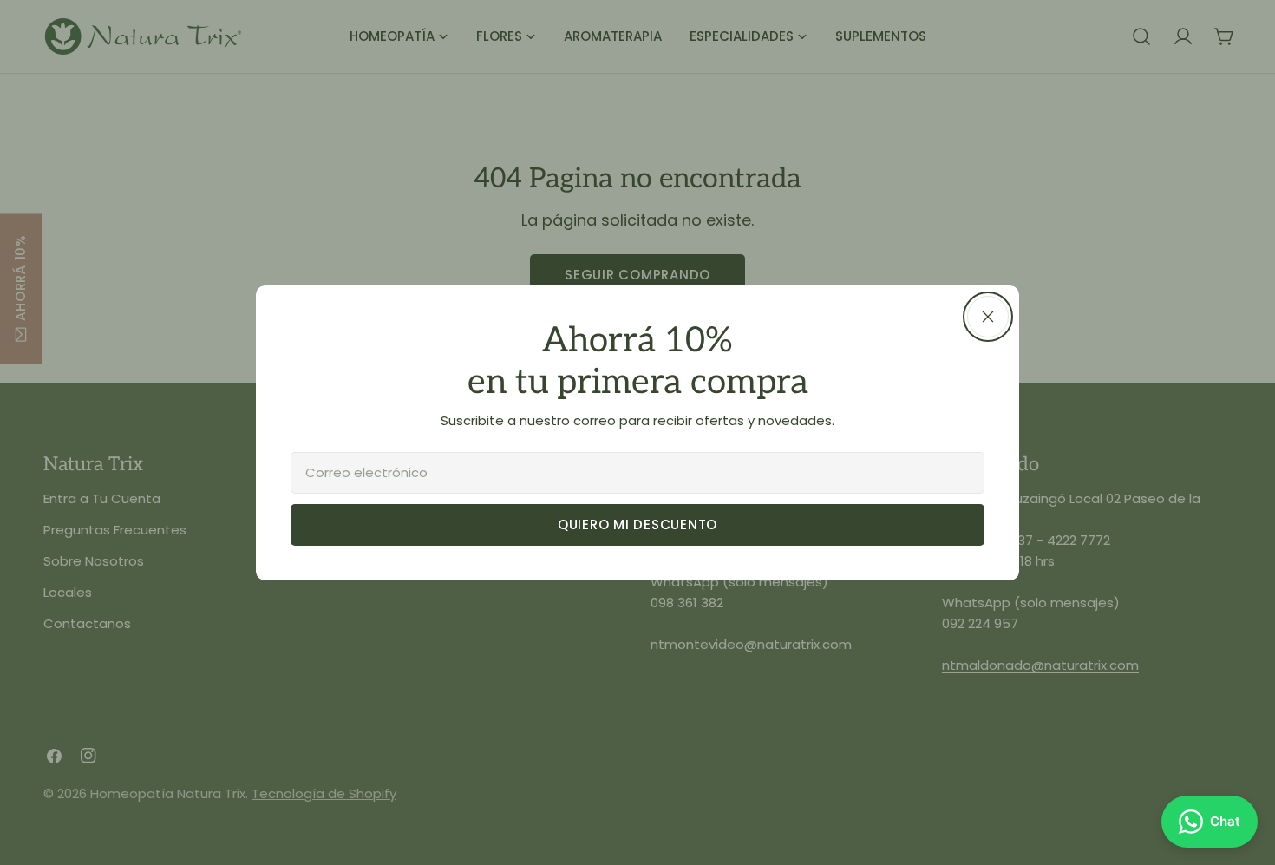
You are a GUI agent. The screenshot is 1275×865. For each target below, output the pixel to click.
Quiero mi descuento (637, 524)
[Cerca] (988, 316)
